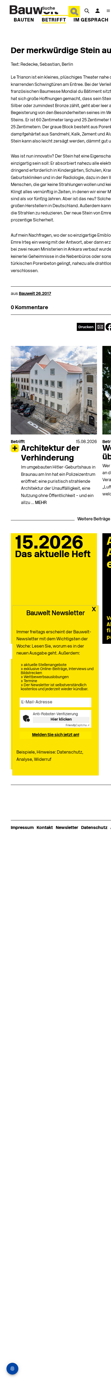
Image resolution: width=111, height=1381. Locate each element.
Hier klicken (61, 720)
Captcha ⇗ (77, 725)
